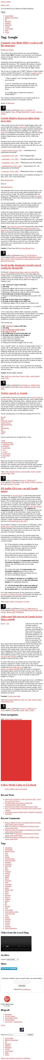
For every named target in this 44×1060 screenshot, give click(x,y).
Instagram (8, 881)
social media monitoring (12, 700)
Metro (7, 892)
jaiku (22, 700)
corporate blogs (10, 859)
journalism (8, 884)
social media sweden (11, 912)
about (20, 495)
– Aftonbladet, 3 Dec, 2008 (9, 162)
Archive (3, 959)
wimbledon (5, 446)
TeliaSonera (20, 612)
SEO (12, 259)
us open (4, 452)
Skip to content (6, 2)
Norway (7, 897)
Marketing (8, 25)
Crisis (13, 112)
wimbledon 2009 (7, 444)
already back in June (7, 526)
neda (3, 440)
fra (24, 601)
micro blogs (16, 376)
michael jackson (15, 471)
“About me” (10, 326)
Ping (7, 378)
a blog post (21, 127)
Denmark (8, 862)
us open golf (6, 454)
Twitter (7, 27)
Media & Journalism (11, 18)
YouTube (8, 926)
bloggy (22, 376)
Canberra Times (36, 73)
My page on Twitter (9, 331)
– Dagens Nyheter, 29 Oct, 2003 (11, 150)
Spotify (7, 917)
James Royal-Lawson (14, 226)
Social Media (9, 16)
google (33, 471)
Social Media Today (11, 1018)
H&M (7, 877)
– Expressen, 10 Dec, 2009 (9, 171)
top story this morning (35, 506)
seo (26, 700)
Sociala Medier (10, 1020)
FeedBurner (26, 989)
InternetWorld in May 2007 (18, 521)
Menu (3, 12)
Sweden (7, 921)
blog (6, 853)
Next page (18, 719)
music (7, 893)
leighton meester (7, 442)
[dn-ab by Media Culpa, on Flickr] (3, 183)
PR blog (7, 906)
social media (9, 910)
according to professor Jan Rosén (12, 594)
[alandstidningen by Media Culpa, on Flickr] (7, 187)
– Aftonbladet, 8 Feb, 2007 (9, 156)
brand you (8, 376)
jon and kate (6, 448)
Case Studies (9, 29)
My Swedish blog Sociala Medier (13, 330)
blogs (6, 855)
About (7, 32)
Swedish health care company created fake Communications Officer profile (18, 804)
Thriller (3, 432)
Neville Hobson (10, 1016)
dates (2, 259)
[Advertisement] (16, 750)
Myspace (8, 895)
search (27, 482)
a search (39, 196)
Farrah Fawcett (6, 423)
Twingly (7, 923)
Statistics (8, 23)
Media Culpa (5, 5)
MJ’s (2, 419)
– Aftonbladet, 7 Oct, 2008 (9, 159)
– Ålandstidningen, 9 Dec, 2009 (11, 166)
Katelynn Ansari (10, 830)
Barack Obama (10, 851)
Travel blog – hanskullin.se (13, 1022)
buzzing (15, 495)
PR (6, 19)
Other (7, 30)
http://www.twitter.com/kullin (10, 669)
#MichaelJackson (6, 424)
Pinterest (7, 899)
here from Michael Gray (26, 248)
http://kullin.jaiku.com (16, 667)
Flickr (7, 870)
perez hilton (6, 455)
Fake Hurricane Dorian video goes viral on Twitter (21, 806)
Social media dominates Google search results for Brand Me (21, 266)
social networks (10, 914)
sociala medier (34, 376)
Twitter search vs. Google (14, 393)
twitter (3, 378)
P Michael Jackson (7, 421)
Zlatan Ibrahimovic (11, 928)
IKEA (7, 879)
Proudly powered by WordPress (20, 1058)
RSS (6, 908)
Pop (2, 430)
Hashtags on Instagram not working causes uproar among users (22, 834)
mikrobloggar (5, 701)
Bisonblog (8, 1014)
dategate (39, 257)
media (7, 601)
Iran (2, 426)
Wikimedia (11, 103)
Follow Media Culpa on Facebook (18, 784)
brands (21, 387)
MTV (3, 434)
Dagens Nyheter (33, 610)
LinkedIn (13, 656)
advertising (8, 848)
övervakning (19, 601)
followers (8, 871)
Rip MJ (3, 417)
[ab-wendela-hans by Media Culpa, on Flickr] (7, 180)
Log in (3, 1025)
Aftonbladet (32, 257)
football (7, 873)
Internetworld (10, 612)
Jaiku (26, 710)
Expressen (8, 864)
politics (7, 901)
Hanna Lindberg (10, 822)
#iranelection (5, 428)
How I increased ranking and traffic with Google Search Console (23, 823)
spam (6, 915)
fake (6, 868)
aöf (4, 457)
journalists (8, 886)
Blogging (8, 21)
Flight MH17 (25, 112)
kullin (13, 110)
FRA (40, 610)
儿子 (4, 450)
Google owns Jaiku (14, 696)
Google (33, 112)
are (12, 495)
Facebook (27, 387)
